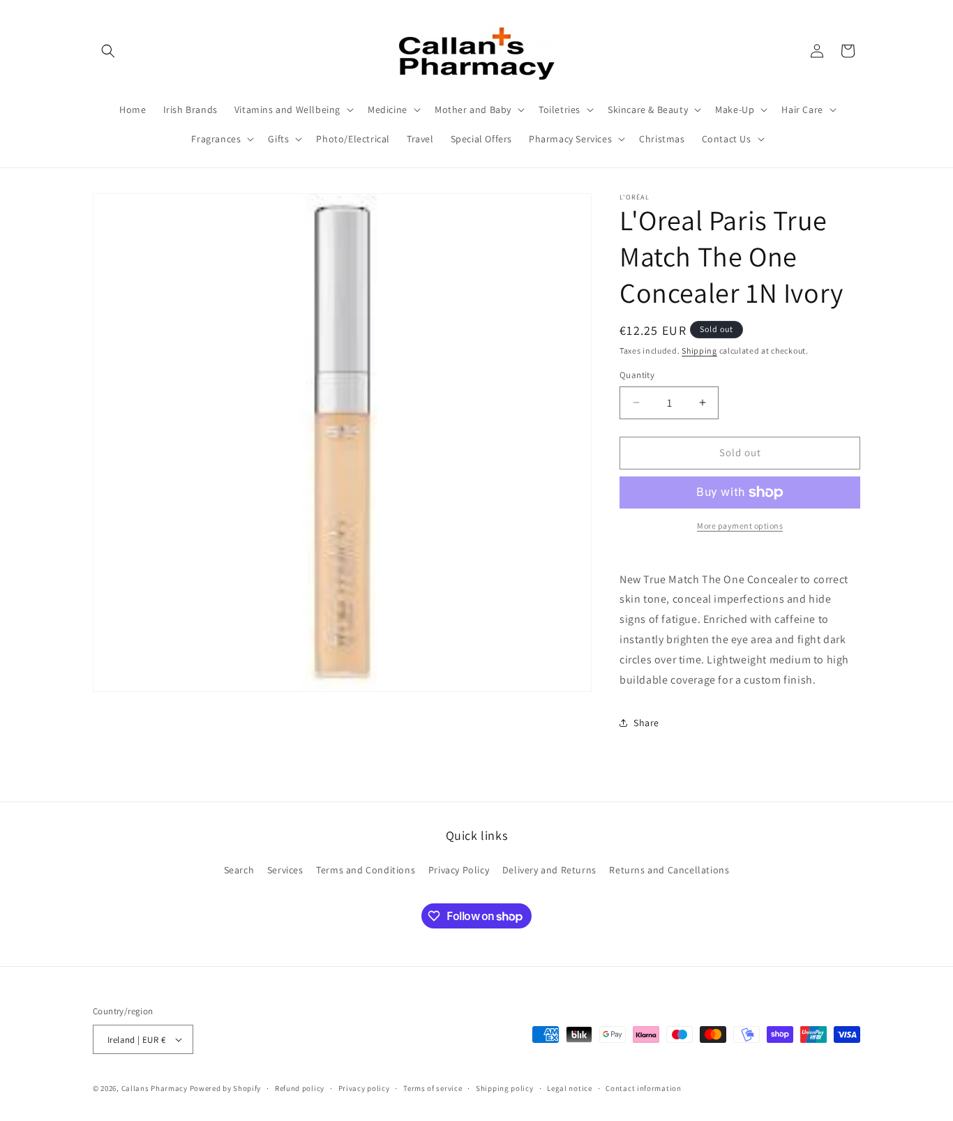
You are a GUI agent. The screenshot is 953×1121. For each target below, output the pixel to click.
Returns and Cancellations (669, 870)
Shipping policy (505, 1088)
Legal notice (569, 1088)
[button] (108, 51)
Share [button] (646, 722)
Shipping (699, 350)
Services (285, 870)
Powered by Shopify (226, 1088)
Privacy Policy (458, 870)
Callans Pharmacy (154, 1088)
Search (239, 870)
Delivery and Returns (549, 870)
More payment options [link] (740, 525)
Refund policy (299, 1088)
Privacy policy (364, 1088)
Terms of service (432, 1088)
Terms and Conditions (365, 870)
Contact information (643, 1088)
